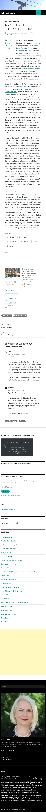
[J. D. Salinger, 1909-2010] (12, 293)
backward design (30, 779)
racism (36, 790)
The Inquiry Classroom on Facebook (16, 464)
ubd (31, 795)
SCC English (5, 599)
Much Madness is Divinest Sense (11, 591)
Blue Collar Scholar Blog (9, 548)
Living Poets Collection (8, 509)
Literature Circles (21, 86)
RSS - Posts (4, 757)
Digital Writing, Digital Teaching (11, 560)
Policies (3, 809)
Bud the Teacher (6, 552)
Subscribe (5, 491)
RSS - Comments (6, 759)
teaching (4, 795)
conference (23, 782)
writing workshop (37, 800)
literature (15, 787)
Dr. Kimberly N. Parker (8, 564)
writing (20, 800)
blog (36, 779)
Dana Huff (25, 33)
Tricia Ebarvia (5, 618)
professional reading (26, 790)
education (38, 782)
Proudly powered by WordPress (16, 809)
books (2, 782)
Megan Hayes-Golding (8, 579)
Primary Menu (43, 12)
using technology (25, 798)
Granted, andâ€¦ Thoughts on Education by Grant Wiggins (20, 572)
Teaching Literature (12, 21)
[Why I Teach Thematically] (12, 272)
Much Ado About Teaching (10, 587)
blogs (40, 779)
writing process (28, 800)
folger (3, 785)
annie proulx (7, 315)
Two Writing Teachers (8, 622)
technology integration (16, 795)
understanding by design (10, 798)
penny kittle (27, 787)
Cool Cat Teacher (7, 556)
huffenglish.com (8, 13)
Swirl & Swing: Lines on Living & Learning (14, 602)
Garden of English (7, 568)
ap (35, 777)
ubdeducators (37, 795)
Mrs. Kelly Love (6, 583)
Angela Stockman (7, 537)
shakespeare (23, 793)
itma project (8, 787)
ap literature (5, 779)
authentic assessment (19, 779)
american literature (28, 777)
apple (11, 779)
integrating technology (34, 785)
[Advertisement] (23, 652)
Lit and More (5, 575)
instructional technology (18, 785)
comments (16, 782)
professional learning (10, 790)
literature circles (20, 315)
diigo (29, 782)
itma (3, 787)
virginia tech (35, 798)
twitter (26, 795)
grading (7, 785)
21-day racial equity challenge (11, 777)
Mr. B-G (10, 351)
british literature (9, 782)
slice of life (33, 792)
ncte (22, 787)
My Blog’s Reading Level (9, 333)
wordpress (4, 800)
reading (4, 793)
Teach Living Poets (7, 606)
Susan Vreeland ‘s (22, 194)
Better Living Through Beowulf (11, 545)
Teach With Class (6, 610)
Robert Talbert (6, 595)
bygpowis (11, 388)
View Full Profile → (7, 750)
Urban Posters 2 (6, 326)
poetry (33, 787)
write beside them (12, 800)
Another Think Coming (8, 541)
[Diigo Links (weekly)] (30, 277)
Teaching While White (8, 614)
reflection (12, 792)
